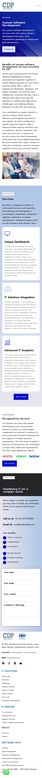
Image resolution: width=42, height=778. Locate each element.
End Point (5, 680)
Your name (9, 572)
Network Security (8, 690)
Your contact (10, 594)
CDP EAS (5, 748)
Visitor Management (9, 751)
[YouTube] (20, 664)
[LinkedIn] (15, 664)
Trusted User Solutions (10, 762)
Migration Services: (8, 719)
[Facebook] (3, 664)
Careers (5, 736)
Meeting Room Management (12, 758)
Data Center (6, 676)
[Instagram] (9, 664)
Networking (6, 683)
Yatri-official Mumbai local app (13, 765)
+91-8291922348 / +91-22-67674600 (23, 652)
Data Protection (7, 694)
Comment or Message (14, 605)
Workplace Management (10, 755)
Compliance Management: (11, 700)
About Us (5, 733)
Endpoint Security (8, 687)
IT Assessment (7, 712)
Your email (9, 583)
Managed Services (8, 716)
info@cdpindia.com (24, 524)
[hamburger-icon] (38, 5)
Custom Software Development (13, 722)
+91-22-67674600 (24, 518)
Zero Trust (5, 697)
